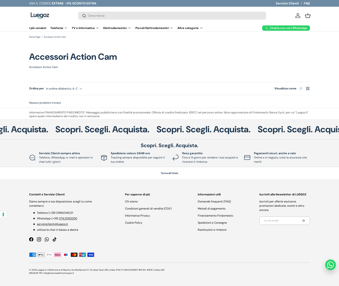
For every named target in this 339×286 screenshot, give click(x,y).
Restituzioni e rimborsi (212, 230)
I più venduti (37, 28)
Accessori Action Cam (55, 37)
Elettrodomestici (115, 28)
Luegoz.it (41, 270)
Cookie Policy (133, 223)
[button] (308, 15)
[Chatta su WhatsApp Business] (330, 265)
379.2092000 (68, 218)
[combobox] (172, 16)
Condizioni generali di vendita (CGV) (148, 208)
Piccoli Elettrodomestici (152, 28)
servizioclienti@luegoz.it (52, 224)
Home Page (34, 37)
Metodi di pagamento (211, 208)
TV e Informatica (83, 28)
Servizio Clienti (287, 3)
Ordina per (36, 88)
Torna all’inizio (169, 173)
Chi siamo (131, 201)
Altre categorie (188, 28)
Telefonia (56, 28)
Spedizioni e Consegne (212, 223)
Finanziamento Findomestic (215, 215)
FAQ (307, 3)
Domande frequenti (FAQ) (214, 201)
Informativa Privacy (137, 215)
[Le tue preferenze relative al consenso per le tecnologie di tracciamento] (3, 214)
